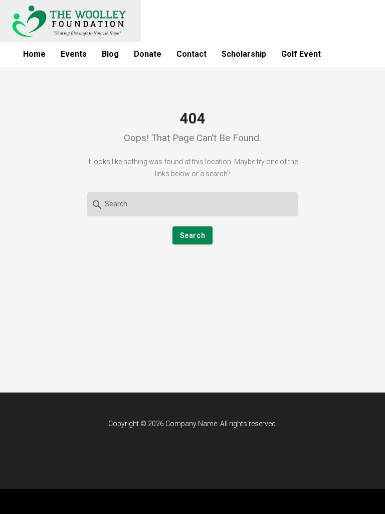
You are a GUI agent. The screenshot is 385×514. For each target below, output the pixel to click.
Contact (191, 54)
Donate (147, 54)
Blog (110, 54)
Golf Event (301, 54)
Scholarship (244, 54)
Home (34, 54)
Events (74, 54)
